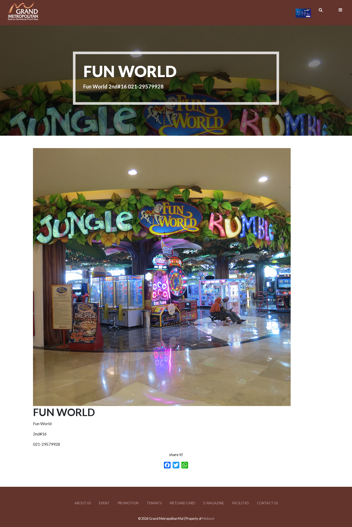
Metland (208, 518)
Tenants (154, 503)
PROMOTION (128, 503)
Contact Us (267, 503)
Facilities (240, 503)
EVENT (104, 503)
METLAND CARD (182, 503)
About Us (82, 503)
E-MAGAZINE (214, 503)
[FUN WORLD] (162, 402)
